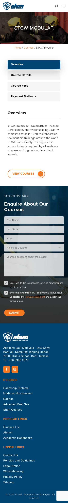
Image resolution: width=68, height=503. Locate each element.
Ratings (8, 399)
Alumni (8, 432)
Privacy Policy (12, 476)
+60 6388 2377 (19, 360)
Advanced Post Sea (16, 404)
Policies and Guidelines (19, 460)
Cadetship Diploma (16, 388)
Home (18, 47)
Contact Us (10, 455)
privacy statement (36, 296)
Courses (29, 47)
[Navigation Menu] (63, 6)
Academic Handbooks (17, 438)
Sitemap (8, 482)
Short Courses (12, 409)
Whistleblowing (13, 471)
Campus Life (11, 427)
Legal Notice (11, 466)
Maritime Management (18, 393)
